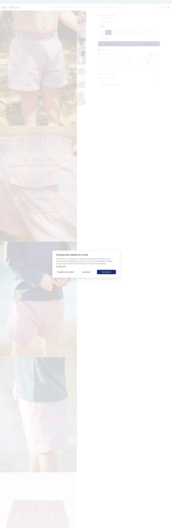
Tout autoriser (106, 272)
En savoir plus (61, 266)
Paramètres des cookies (65, 272)
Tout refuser (86, 272)
